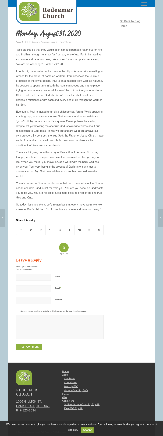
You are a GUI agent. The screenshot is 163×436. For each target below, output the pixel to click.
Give (64, 397)
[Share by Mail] (98, 230)
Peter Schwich (65, 42)
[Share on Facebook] (21, 230)
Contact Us (68, 400)
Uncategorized (49, 42)
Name (58, 276)
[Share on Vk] (79, 230)
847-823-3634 (26, 410)
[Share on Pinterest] (50, 230)
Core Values (70, 382)
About (65, 374)
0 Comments (35, 42)
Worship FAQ (71, 386)
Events (66, 394)
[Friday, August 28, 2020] (2, 218)
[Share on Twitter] (31, 230)
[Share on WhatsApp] (40, 230)
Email (58, 287)
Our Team (69, 378)
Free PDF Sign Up (73, 408)
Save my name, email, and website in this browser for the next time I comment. (53, 311)
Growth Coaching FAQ (76, 390)
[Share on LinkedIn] (60, 230)
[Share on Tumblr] (69, 230)
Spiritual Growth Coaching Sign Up (82, 404)
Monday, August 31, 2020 (48, 34)
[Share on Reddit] (89, 230)
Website (58, 299)
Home (65, 371)
